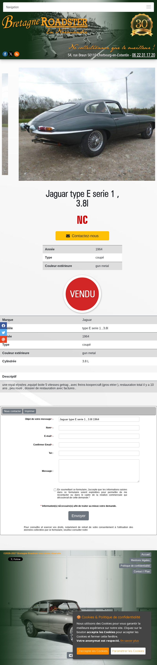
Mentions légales (140, 560)
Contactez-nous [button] (85, 236)
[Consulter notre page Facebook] (5, 53)
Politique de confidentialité (135, 565)
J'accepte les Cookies (93, 651)
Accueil (145, 554)
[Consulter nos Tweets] (10, 53)
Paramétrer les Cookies (128, 651)
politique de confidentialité (102, 530)
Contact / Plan (142, 571)
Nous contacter (12, 411)
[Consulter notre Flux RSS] (16, 53)
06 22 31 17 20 (143, 54)
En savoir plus (129, 640)
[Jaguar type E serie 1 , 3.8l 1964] (79, 124)
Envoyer (79, 516)
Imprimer (29, 411)
